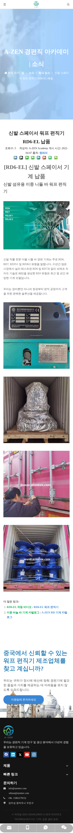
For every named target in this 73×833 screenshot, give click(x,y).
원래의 (43, 152)
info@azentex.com (17, 788)
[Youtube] (27, 754)
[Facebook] (6, 754)
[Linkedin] (13, 754)
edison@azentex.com (19, 793)
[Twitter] (20, 754)
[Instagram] (34, 754)
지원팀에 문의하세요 (23, 699)
